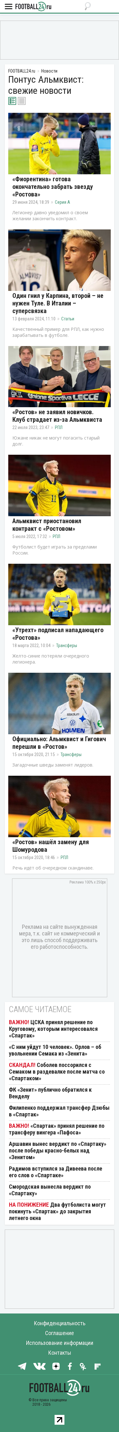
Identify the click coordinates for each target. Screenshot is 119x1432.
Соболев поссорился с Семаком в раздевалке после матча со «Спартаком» (57, 1072)
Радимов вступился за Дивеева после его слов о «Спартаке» (55, 1171)
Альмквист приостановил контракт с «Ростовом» (46, 524)
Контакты (59, 1352)
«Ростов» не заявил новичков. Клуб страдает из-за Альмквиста (57, 415)
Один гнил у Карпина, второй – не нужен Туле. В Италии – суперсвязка (57, 303)
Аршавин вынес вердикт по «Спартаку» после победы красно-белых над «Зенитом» (57, 1150)
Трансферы (66, 645)
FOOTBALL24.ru (33, 7)
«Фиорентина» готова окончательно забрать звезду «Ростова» (52, 186)
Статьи (67, 318)
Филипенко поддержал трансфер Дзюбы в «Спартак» (59, 1111)
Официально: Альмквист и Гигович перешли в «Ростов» (59, 742)
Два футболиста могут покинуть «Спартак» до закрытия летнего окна (57, 1211)
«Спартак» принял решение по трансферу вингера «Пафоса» (56, 1129)
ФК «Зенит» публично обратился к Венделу (50, 1093)
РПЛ (59, 427)
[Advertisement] (59, 40)
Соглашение (59, 1333)
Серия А (62, 202)
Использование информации (59, 1342)
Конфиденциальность (59, 1323)
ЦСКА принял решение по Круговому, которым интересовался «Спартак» (53, 1029)
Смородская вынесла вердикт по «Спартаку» (50, 1190)
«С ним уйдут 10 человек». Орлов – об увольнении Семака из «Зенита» (55, 1050)
